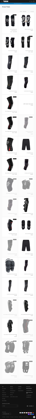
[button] (2, 1)
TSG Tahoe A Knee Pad (30, 193)
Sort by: (21, 11)
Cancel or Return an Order (14, 396)
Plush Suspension (12, 390)
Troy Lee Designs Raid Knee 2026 (13, 233)
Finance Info (4, 392)
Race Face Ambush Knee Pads (29, 233)
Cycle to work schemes (5, 396)
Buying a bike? (4, 394)
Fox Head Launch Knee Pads (29, 131)
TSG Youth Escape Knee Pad (13, 355)
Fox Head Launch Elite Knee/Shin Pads (12, 294)
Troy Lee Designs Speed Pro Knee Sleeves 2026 (11, 111)
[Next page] (20, 381)
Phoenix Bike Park (20, 390)
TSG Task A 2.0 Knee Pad (30, 355)
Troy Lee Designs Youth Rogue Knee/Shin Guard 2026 (10, 314)
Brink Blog (3, 398)
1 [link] (15, 381)
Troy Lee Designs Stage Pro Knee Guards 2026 (11, 131)
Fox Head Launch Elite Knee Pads (28, 294)
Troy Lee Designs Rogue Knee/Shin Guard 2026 (27, 314)
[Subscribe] (17, 406)
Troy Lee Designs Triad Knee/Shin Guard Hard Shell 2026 (10, 335)
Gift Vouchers (12, 392)
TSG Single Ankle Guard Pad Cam (28, 375)
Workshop (11, 388)
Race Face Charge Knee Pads (29, 50)
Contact (3, 390)
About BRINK (4, 388)
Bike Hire (11, 394)
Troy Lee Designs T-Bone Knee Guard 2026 (11, 193)
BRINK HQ (19, 388)
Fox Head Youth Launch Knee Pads (12, 213)
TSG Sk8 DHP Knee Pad (14, 375)
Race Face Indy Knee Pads (13, 29)
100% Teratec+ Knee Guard (28, 103)
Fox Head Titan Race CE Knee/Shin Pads (28, 213)
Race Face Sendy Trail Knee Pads (12, 50)
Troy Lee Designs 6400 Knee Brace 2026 (28, 334)
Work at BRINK (4, 400)
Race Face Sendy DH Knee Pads (29, 29)
